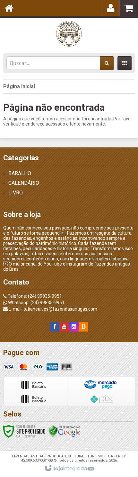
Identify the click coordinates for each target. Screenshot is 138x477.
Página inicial (19, 86)
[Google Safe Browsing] (64, 431)
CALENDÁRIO (23, 183)
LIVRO (15, 193)
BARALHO (19, 173)
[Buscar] (107, 63)
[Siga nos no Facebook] (54, 326)
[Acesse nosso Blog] (83, 326)
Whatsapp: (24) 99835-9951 (36, 302)
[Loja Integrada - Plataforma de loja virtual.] (69, 469)
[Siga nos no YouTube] (64, 326)
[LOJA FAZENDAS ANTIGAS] (69, 34)
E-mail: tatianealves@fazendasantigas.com (52, 309)
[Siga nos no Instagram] (74, 326)
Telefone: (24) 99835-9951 (34, 296)
